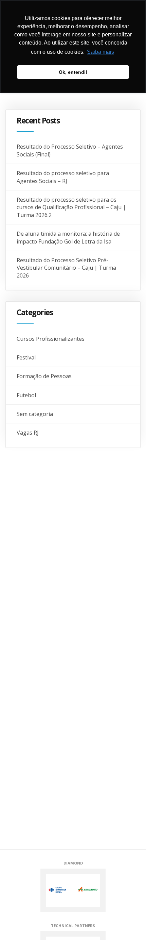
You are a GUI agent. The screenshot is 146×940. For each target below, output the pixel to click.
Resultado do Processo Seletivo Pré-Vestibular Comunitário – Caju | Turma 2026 (66, 267)
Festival (26, 357)
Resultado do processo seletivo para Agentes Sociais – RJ (63, 176)
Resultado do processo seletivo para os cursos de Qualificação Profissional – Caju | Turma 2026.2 (71, 207)
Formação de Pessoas (44, 376)
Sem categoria (35, 414)
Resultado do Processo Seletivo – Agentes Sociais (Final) (70, 150)
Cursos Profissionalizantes (51, 338)
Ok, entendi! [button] (73, 72)
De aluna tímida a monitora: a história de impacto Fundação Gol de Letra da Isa (68, 237)
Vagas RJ (28, 432)
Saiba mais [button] (100, 52)
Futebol (26, 395)
